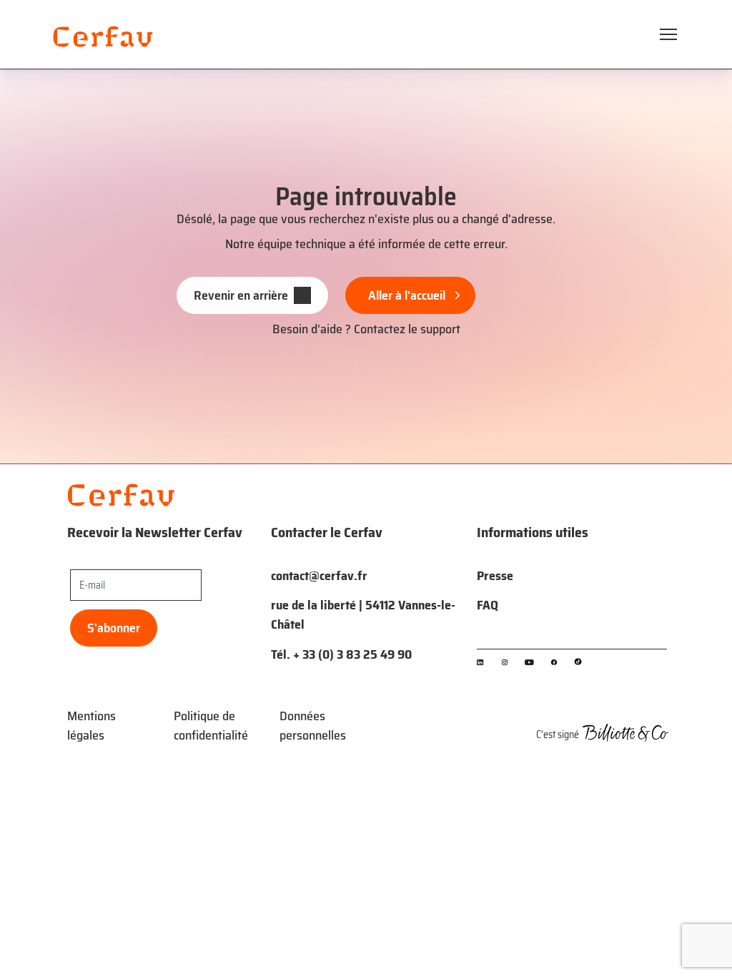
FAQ (487, 605)
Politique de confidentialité (211, 725)
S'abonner (113, 628)
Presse (495, 576)
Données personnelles (313, 725)
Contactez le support (407, 329)
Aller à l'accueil (406, 295)
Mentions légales (91, 725)
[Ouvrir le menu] (668, 34)
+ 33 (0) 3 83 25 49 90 (352, 654)
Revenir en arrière (241, 295)
